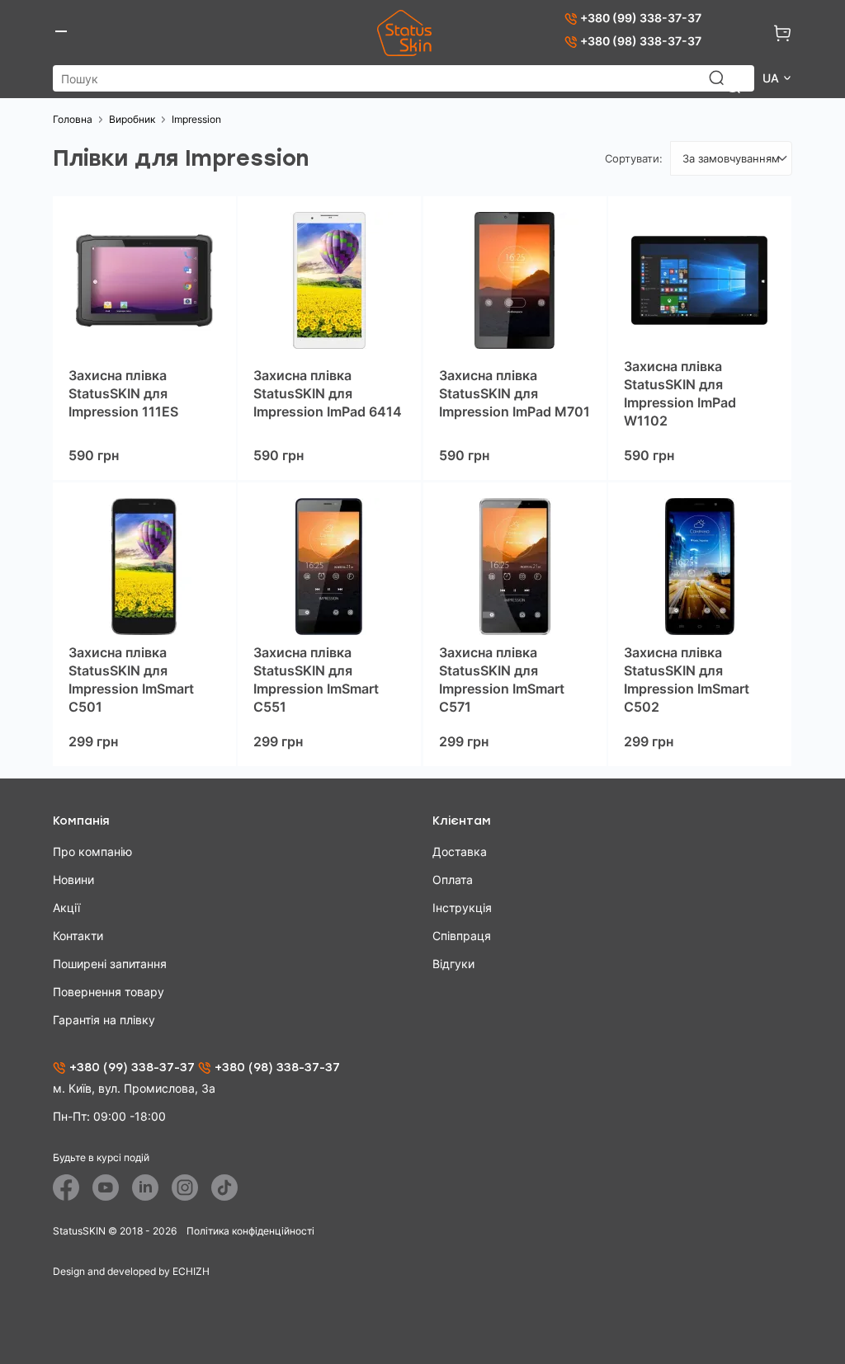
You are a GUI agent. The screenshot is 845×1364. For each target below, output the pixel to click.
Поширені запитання (110, 964)
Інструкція (462, 908)
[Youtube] (105, 1187)
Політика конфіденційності (250, 1231)
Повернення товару (108, 992)
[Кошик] (782, 33)
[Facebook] (66, 1187)
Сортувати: (634, 158)
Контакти (78, 936)
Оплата (452, 879)
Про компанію (92, 851)
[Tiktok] (224, 1187)
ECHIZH (191, 1271)
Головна (72, 119)
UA (772, 78)
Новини (73, 879)
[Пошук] (724, 85)
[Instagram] (185, 1187)
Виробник (132, 119)
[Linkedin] (145, 1187)
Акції (66, 908)
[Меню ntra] (61, 33)
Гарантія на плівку (104, 1020)
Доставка (459, 851)
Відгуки (453, 964)
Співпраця (461, 936)
